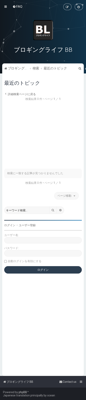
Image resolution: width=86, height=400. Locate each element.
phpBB (23, 392)
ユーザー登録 (27, 225)
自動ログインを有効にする (24, 261)
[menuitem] (17, 6)
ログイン (9, 225)
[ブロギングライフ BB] (43, 30)
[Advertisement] (43, 137)
